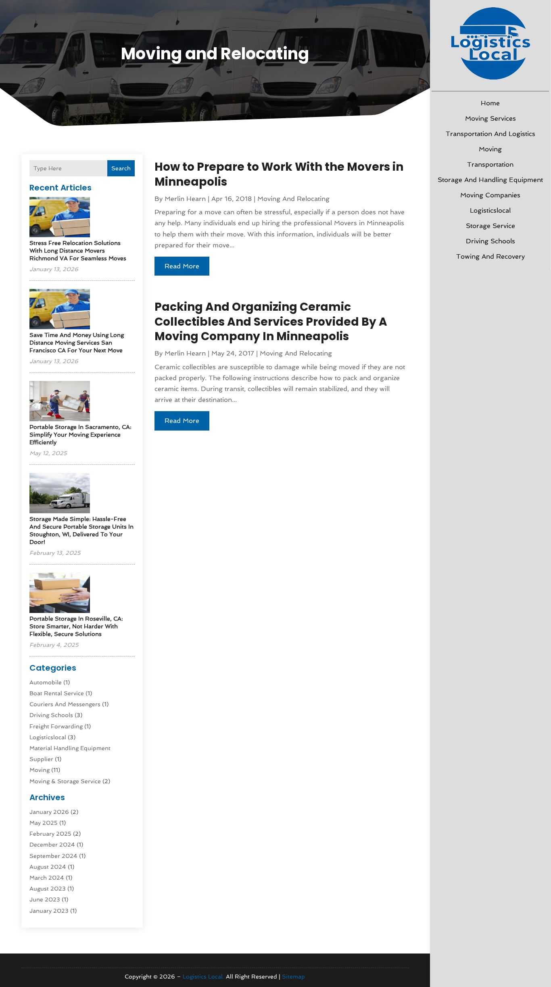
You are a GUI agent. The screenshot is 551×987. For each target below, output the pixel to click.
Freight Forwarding (56, 726)
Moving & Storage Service (65, 781)
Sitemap (293, 976)
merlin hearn (185, 199)
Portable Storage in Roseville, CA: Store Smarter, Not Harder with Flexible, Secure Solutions (76, 626)
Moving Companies (490, 195)
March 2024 (46, 877)
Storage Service (490, 226)
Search (121, 168)
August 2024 (47, 867)
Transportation (490, 164)
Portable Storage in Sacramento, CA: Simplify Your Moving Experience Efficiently (80, 434)
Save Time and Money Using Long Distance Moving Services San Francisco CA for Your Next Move (76, 342)
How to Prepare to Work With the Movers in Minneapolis (278, 174)
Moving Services (490, 118)
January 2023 (49, 911)
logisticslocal (490, 210)
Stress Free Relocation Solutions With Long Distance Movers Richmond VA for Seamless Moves (77, 250)
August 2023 (47, 888)
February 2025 (50, 833)
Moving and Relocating (293, 199)
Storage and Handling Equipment (490, 180)
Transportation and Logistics (490, 134)
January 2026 (49, 812)
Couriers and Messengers (64, 704)
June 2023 (44, 899)
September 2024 (53, 856)
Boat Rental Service (56, 693)
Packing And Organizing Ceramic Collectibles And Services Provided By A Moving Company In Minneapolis (270, 321)
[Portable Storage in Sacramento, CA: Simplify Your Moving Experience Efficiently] (59, 401)
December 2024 (52, 844)
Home (490, 103)
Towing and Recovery (490, 256)
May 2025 (43, 823)
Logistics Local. (203, 976)
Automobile (45, 682)
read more (182, 266)
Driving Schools (490, 241)
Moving (490, 149)
